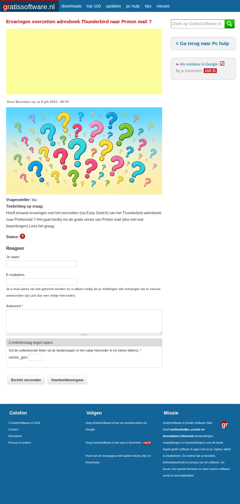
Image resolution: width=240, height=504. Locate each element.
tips (148, 6)
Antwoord (14, 306)
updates (113, 6)
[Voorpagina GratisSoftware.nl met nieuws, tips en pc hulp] (29, 5)
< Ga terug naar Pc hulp (202, 43)
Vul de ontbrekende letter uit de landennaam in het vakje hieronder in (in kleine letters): (75, 350)
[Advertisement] (84, 61)
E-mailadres (15, 275)
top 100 (94, 6)
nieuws (163, 6)
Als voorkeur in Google (199, 64)
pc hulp (133, 6)
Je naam (12, 257)
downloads (71, 6)
